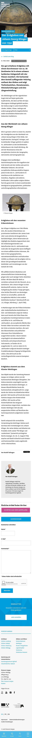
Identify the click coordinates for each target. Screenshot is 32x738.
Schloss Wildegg (5, 648)
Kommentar (5, 548)
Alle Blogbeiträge (7, 50)
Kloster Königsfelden (22, 645)
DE (2, 714)
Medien (3, 683)
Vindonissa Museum (21, 652)
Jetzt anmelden (16, 617)
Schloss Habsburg (6, 645)
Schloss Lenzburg (6, 641)
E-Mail (3, 539)
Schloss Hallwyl (5, 643)
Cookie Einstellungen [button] (7, 722)
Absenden (7, 590)
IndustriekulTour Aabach (8, 663)
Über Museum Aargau (7, 681)
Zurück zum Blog (8, 56)
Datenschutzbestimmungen (17, 719)
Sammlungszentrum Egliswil (9, 661)
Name (3, 529)
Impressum (4, 719)
